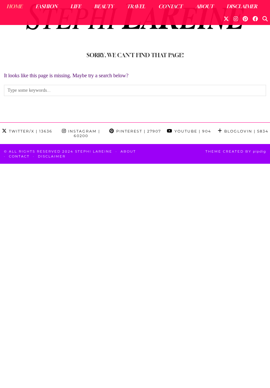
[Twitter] (226, 18)
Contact (170, 6)
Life (75, 6)
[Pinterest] (245, 18)
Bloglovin (245, 131)
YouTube (192, 131)
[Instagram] (235, 18)
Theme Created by (235, 151)
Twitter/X (29, 131)
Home (14, 6)
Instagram (83, 133)
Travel (136, 6)
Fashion (46, 6)
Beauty (104, 6)
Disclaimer (242, 6)
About (204, 6)
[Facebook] (255, 18)
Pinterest (138, 131)
